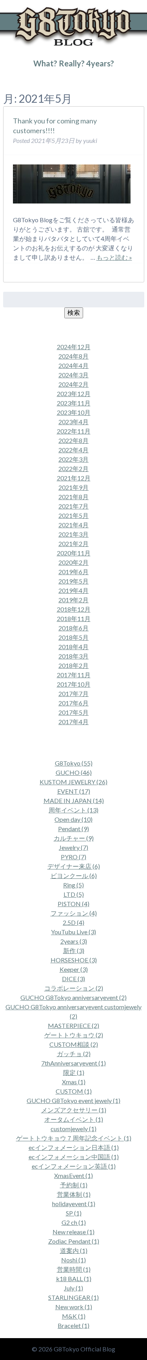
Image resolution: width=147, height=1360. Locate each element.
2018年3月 (73, 656)
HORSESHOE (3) (74, 960)
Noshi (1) (73, 1260)
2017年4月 (73, 721)
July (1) (73, 1288)
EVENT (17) (73, 791)
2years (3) (73, 941)
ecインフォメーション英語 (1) (74, 1166)
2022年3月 (73, 459)
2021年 (43, 79)
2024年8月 (73, 356)
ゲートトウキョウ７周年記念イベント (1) (73, 1138)
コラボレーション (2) (73, 988)
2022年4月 (73, 449)
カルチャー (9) (74, 838)
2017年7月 (73, 693)
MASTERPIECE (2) (73, 1025)
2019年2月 (73, 599)
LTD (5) (74, 894)
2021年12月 (74, 478)
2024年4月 (73, 365)
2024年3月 (73, 374)
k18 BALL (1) (73, 1278)
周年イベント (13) (73, 810)
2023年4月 (73, 421)
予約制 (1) (73, 1185)
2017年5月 (73, 712)
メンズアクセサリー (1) (73, 1110)
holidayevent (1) (73, 1203)
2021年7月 (73, 506)
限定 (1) (73, 1072)
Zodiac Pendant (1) (73, 1241)
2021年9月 (73, 487)
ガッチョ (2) (74, 1053)
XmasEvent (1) (73, 1175)
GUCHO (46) (74, 772)
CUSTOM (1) (74, 1091)
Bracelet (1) (73, 1325)
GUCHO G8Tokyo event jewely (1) (73, 1100)
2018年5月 (73, 637)
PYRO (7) (73, 856)
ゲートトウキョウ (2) (73, 1035)
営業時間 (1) (74, 1269)
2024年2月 (73, 384)
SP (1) (74, 1213)
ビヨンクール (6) (74, 875)
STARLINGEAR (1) (73, 1297)
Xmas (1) (73, 1081)
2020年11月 (74, 553)
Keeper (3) (74, 969)
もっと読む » (114, 257)
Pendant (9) (73, 828)
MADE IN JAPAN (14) (74, 800)
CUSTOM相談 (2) (73, 1044)
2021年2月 (73, 543)
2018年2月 (73, 665)
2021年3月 (73, 534)
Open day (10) (73, 819)
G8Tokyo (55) (74, 763)
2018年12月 (74, 609)
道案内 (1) (73, 1250)
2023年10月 (74, 412)
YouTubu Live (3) (73, 931)
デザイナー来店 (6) (73, 866)
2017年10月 (74, 684)
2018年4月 (73, 646)
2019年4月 (73, 590)
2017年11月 (74, 674)
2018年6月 (73, 628)
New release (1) (73, 1231)
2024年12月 (74, 346)
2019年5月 (73, 581)
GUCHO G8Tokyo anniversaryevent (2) (73, 997)
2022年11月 (74, 431)
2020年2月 (73, 562)
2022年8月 (73, 440)
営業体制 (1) (74, 1194)
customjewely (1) (73, 1128)
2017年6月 (73, 703)
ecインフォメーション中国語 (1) (74, 1156)
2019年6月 (73, 571)
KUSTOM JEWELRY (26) (73, 781)
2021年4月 (73, 524)
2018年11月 (74, 618)
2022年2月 (73, 468)
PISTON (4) (73, 903)
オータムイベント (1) (73, 1119)
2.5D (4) (73, 922)
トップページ (17, 79)
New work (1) (73, 1306)
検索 (73, 312)
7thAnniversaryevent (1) (73, 1063)
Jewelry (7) (73, 847)
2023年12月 (74, 393)
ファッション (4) (74, 913)
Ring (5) (73, 885)
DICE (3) (73, 978)
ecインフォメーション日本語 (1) (74, 1147)
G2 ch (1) (74, 1222)
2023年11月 (74, 403)
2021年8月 (73, 496)
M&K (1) (73, 1316)
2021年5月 (73, 515)
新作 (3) (73, 950)
